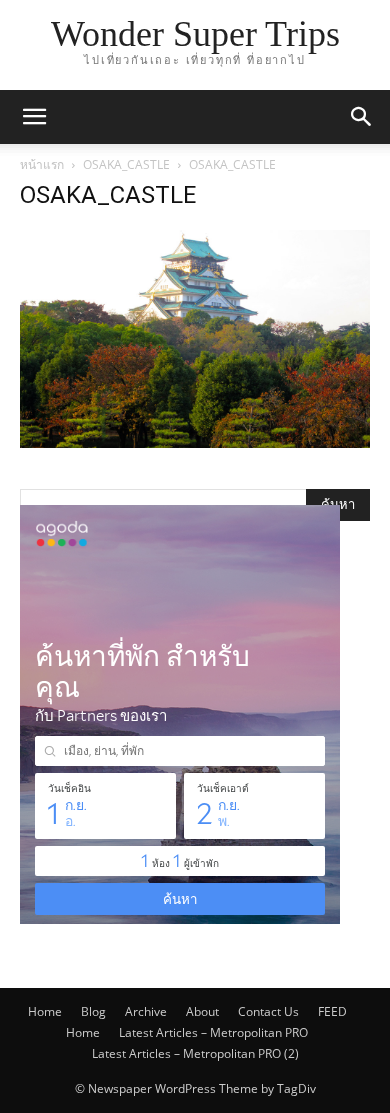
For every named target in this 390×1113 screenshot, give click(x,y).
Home (45, 1011)
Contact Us (268, 1011)
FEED (332, 1011)
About (202, 1011)
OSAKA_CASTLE (126, 164)
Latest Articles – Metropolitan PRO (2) (195, 1053)
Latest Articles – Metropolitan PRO (213, 1032)
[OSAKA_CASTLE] (195, 442)
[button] (34, 117)
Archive (146, 1011)
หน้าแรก (42, 164)
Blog (93, 1011)
